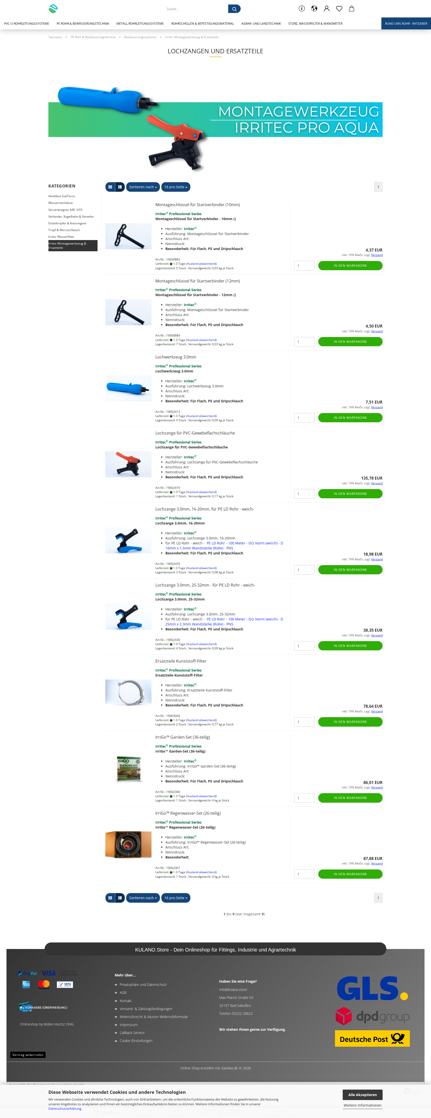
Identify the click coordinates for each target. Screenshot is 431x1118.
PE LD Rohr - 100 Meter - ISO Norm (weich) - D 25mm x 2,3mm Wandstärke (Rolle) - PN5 (224, 621)
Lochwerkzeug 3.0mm (175, 357)
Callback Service (132, 1032)
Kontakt (126, 1000)
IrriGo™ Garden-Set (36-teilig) (182, 737)
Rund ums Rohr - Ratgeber (406, 23)
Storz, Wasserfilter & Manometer (315, 23)
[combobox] (143, 187)
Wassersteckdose (60, 203)
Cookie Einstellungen (136, 1040)
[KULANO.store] (55, 8)
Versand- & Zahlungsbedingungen (146, 1008)
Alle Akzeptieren (362, 1094)
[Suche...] (234, 8)
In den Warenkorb (350, 265)
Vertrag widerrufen (27, 1055)
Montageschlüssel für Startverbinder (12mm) (197, 281)
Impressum (128, 1024)
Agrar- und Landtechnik (261, 23)
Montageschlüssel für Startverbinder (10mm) (197, 204)
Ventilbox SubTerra (61, 196)
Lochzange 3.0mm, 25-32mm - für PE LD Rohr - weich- (205, 585)
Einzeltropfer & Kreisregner (67, 223)
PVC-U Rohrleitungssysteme (26, 23)
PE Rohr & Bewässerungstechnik (83, 23)
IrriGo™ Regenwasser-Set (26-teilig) (188, 813)
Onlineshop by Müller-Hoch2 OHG (47, 1024)
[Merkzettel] (339, 8)
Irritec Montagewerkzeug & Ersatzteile (67, 245)
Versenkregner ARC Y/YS (65, 210)
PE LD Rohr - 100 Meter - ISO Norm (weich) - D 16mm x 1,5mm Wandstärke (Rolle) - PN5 (224, 545)
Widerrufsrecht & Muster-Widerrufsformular (154, 1016)
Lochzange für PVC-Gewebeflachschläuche (195, 433)
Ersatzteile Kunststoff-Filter (181, 661)
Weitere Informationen (363, 1105)
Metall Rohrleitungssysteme (140, 23)
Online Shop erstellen (197, 1068)
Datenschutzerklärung (64, 1108)
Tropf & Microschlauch (64, 230)
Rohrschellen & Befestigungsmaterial (202, 23)
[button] (314, 8)
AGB (123, 992)
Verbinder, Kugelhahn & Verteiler (71, 216)
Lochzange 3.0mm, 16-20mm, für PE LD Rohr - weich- (204, 509)
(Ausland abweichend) (201, 263)
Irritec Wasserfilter (61, 237)
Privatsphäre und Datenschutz (143, 984)
